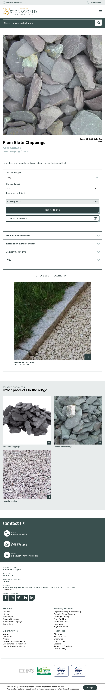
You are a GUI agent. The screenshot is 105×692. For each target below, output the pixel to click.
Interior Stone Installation (14, 646)
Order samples (18, 218)
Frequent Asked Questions (14, 641)
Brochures (58, 639)
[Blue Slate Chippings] (27, 420)
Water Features (61, 621)
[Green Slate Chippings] (78, 420)
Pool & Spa (8, 616)
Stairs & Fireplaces (11, 619)
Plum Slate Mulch (10, 501)
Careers (57, 644)
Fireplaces (58, 624)
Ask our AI (7, 636)
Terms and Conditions (63, 646)
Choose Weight (13, 173)
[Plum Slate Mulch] (27, 474)
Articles (6, 639)
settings (75, 689)
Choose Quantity (14, 184)
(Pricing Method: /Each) (16, 193)
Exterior (6, 611)
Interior (6, 614)
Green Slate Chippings (63, 447)
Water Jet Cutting (61, 616)
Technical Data (60, 636)
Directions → (8, 589)
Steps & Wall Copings (12, 621)
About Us (58, 634)
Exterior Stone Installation (14, 644)
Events (6, 634)
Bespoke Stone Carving (64, 614)
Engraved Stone (61, 626)
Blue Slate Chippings (11, 447)
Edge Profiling (60, 619)
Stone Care (8, 624)
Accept (90, 687)
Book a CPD (59, 641)
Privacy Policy (60, 648)
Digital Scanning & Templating (67, 611)
